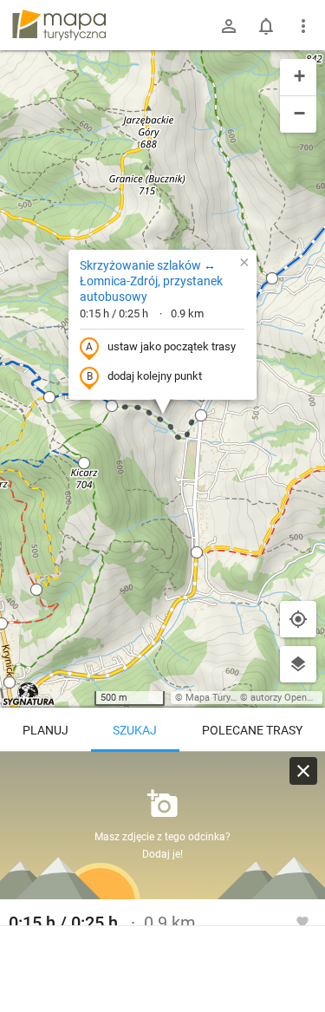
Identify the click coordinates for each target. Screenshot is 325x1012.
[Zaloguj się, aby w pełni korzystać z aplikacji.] (302, 921)
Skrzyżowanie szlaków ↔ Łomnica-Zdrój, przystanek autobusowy (151, 281)
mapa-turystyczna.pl (59, 25)
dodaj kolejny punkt (154, 375)
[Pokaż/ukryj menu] (303, 26)
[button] (272, 278)
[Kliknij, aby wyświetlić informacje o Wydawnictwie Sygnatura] (29, 694)
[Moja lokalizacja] (298, 619)
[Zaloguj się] (229, 26)
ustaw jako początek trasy (171, 346)
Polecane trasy (252, 730)
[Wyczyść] (303, 771)
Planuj (45, 730)
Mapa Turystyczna (224, 697)
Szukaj (135, 730)
